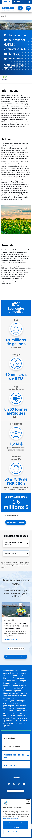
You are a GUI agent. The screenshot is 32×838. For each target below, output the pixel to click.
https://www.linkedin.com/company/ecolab (9, 784)
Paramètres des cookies (15, 832)
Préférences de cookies (15, 791)
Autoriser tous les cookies (16, 823)
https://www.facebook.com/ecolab (14, 784)
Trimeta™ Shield (10, 553)
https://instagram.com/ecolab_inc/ (19, 784)
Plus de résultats (9, 639)
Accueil (3, 16)
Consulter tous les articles (15, 657)
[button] (20, 8)
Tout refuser (16, 827)
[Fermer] (28, 801)
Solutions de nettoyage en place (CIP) (14, 543)
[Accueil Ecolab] (7, 9)
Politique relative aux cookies (10, 818)
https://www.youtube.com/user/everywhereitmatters (24, 784)
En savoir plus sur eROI (15, 522)
